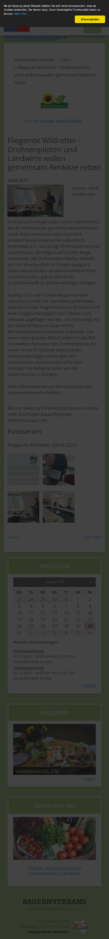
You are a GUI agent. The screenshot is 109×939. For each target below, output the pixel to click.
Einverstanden (90, 19)
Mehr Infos (20, 14)
